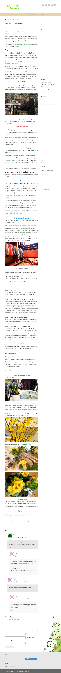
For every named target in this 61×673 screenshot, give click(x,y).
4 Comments (9, 522)
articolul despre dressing (24, 232)
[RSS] (54, 5)
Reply (10, 547)
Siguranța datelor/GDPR (10, 666)
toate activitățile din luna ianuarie (24, 44)
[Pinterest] (46, 5)
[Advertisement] (48, 53)
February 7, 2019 (25, 598)
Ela (16, 553)
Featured (11, 23)
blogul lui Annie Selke (10, 508)
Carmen (15, 535)
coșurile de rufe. (24, 284)
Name (30, 633)
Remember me (49, 170)
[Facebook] (43, 5)
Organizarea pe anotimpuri (32, 521)
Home (6, 23)
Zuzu (14, 579)
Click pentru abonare (45, 91)
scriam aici (34, 186)
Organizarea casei (23, 521)
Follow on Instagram (31, 658)
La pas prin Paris (13, 160)
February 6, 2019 (23, 537)
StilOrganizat (15, 7)
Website (28, 643)
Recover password (46, 174)
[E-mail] (52, 5)
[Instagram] (49, 5)
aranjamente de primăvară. (26, 444)
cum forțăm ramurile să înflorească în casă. (19, 415)
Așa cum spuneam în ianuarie (11, 61)
